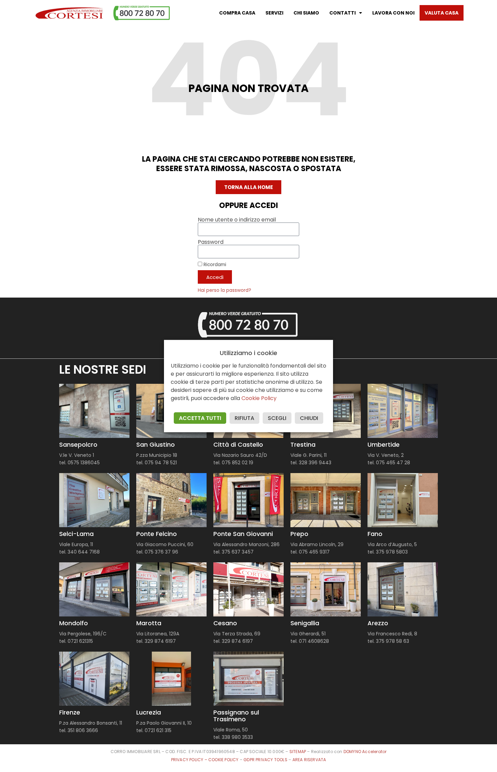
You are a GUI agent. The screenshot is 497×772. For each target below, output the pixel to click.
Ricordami (214, 264)
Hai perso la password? (224, 290)
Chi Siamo (306, 12)
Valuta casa (441, 12)
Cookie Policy (259, 398)
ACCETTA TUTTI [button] (200, 418)
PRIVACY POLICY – (189, 760)
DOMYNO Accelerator (365, 751)
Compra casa (237, 12)
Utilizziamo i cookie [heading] (248, 353)
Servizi (274, 12)
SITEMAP (297, 751)
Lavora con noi (393, 12)
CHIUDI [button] (309, 418)
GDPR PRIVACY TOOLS (265, 760)
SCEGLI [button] (277, 418)
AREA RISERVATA (309, 760)
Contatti (342, 12)
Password (210, 242)
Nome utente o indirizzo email (237, 220)
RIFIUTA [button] (244, 418)
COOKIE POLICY (224, 760)
